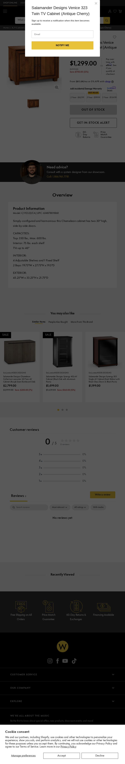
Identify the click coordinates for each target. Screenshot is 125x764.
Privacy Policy (68, 747)
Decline (99, 755)
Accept (61, 755)
